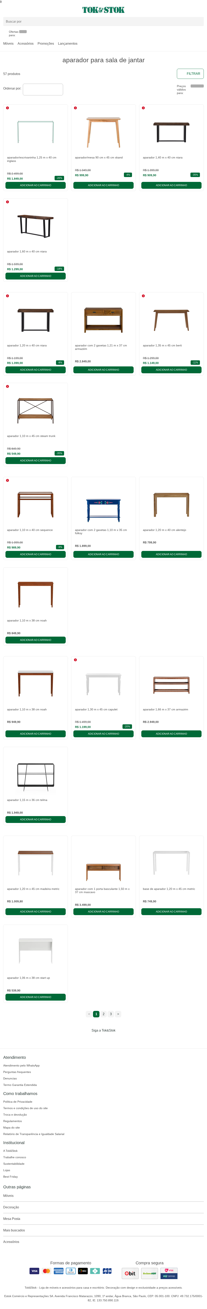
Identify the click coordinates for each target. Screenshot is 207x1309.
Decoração (11, 1207)
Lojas (6, 1170)
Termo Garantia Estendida (20, 1084)
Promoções (46, 43)
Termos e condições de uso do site (25, 1108)
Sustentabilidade (13, 1163)
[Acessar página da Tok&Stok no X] (120, 1039)
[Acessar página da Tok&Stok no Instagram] (98, 1039)
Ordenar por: (12, 88)
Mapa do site (11, 1127)
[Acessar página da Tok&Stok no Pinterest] (109, 1039)
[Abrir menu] (34, 9)
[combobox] (43, 89)
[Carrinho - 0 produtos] (201, 9)
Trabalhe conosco (14, 1157)
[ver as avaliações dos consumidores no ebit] (130, 1273)
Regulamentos (12, 1121)
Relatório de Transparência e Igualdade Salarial (33, 1134)
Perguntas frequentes (17, 1072)
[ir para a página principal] (103, 10)
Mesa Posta (11, 1218)
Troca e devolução (15, 1114)
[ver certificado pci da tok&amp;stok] (169, 1273)
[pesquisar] (198, 21)
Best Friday (10, 1176)
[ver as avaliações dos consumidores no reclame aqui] (149, 1273)
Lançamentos (67, 43)
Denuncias (10, 1078)
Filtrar (193, 73)
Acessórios (26, 43)
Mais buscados (14, 1230)
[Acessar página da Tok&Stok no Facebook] (86, 1039)
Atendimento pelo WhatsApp (21, 1065)
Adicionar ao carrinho (35, 185)
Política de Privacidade (17, 1101)
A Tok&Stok (10, 1150)
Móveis (8, 43)
